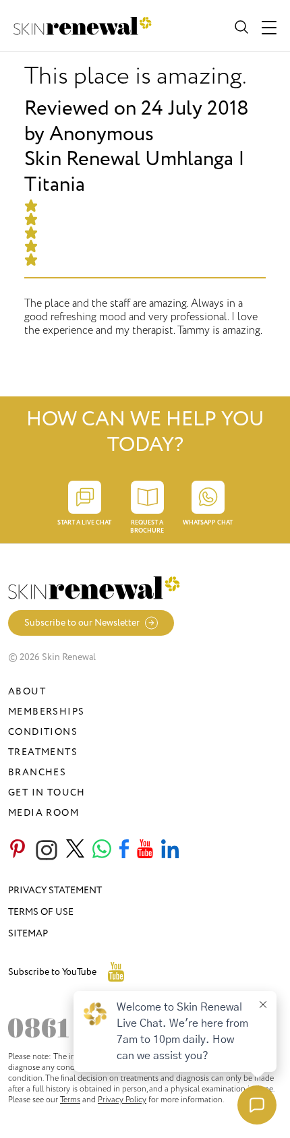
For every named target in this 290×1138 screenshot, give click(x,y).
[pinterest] (17, 850)
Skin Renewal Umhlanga (128, 159)
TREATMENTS (43, 752)
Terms (70, 1099)
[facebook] (124, 850)
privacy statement (55, 890)
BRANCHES (37, 772)
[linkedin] (170, 850)
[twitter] (75, 850)
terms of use (41, 911)
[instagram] (46, 850)
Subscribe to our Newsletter (82, 622)
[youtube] (145, 850)
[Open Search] (240, 25)
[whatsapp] (101, 850)
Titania (54, 185)
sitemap (28, 933)
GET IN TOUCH (47, 792)
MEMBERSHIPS (46, 711)
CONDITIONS (43, 731)
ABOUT (27, 691)
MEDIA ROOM (43, 812)
